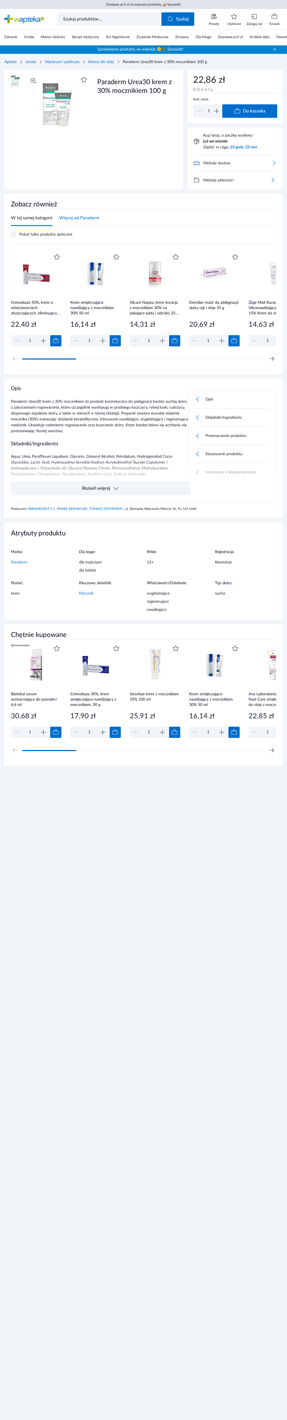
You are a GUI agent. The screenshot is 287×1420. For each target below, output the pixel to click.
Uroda (31, 62)
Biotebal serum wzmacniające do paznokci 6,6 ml (34, 699)
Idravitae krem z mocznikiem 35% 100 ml (154, 696)
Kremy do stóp (101, 62)
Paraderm (19, 562)
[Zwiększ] (216, 111)
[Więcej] (272, 180)
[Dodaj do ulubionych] (83, 79)
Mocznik (86, 593)
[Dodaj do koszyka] (55, 340)
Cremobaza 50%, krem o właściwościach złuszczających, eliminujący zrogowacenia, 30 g (34, 308)
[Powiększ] (33, 80)
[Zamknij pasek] (274, 49)
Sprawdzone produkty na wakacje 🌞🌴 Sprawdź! (140, 49)
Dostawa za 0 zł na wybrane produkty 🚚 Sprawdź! (143, 4)
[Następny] (271, 358)
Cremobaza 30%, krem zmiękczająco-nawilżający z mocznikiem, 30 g (93, 699)
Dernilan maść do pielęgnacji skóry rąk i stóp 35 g (213, 305)
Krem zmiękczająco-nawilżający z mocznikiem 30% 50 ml (92, 308)
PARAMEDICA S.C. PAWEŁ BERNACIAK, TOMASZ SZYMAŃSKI (76, 508)
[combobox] (110, 19)
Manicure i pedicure (62, 62)
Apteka (10, 62)
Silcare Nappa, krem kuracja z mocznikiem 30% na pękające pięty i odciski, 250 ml (154, 308)
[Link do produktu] (36, 299)
